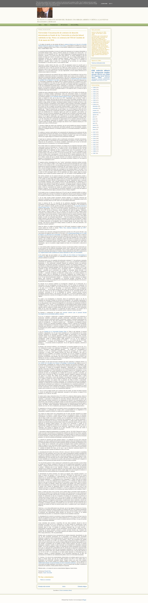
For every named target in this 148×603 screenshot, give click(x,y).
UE (92, 73)
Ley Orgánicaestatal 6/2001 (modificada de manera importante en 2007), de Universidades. (60, 252)
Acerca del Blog (74, 24)
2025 (94, 89)
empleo (107, 73)
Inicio (40, 24)
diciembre (95, 106)
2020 (94, 100)
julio (94, 116)
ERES (100, 77)
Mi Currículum (64, 24)
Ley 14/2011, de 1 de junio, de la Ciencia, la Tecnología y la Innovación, (56, 363)
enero (94, 129)
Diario (45, 24)
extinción (99, 71)
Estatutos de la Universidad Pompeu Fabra (55, 331)
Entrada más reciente (44, 586)
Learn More (104, 3)
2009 (94, 149)
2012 (94, 142)
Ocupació (93, 80)
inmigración (99, 73)
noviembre (95, 108)
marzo (94, 125)
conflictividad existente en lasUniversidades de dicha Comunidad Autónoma (56, 562)
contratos (100, 79)
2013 (94, 140)
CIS (92, 76)
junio (94, 119)
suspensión (107, 77)
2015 (94, 136)
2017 (94, 132)
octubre (95, 110)
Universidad (49, 572)
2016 (94, 134)
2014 (94, 138)
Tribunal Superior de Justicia (101, 80)
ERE (93, 71)
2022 (94, 96)
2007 (94, 153)
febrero (95, 127)
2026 (94, 87)
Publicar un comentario (45, 579)
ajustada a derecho (97, 74)
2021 (94, 98)
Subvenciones (106, 79)
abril (94, 123)
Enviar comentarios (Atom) (66, 590)
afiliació (107, 71)
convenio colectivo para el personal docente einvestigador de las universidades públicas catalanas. (62, 313)
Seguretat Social (99, 76)
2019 (94, 102)
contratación (94, 79)
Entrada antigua (82, 586)
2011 (94, 144)
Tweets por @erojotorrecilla (98, 63)
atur (104, 74)
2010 (94, 147)
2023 (94, 93)
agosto (94, 114)
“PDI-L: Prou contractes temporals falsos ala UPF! (72, 228)
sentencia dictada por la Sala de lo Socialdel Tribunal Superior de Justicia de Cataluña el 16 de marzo (62, 45)
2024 (94, 91)
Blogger (84, 599)
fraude (44, 572)
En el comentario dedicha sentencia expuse (60, 96)
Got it (110, 3)
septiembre (96, 112)
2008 (94, 151)
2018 (94, 104)
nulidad (108, 74)
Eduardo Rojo (48, 571)
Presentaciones (54, 24)
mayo (94, 121)
